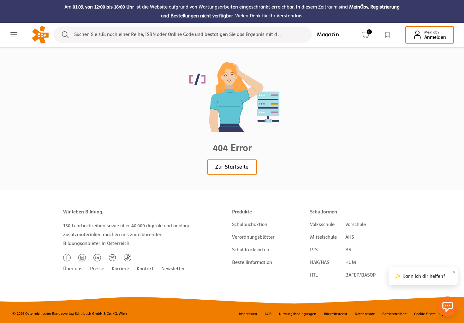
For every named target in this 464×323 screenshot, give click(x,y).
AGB (268, 314)
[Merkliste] (387, 35)
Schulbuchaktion (249, 224)
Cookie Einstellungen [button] (431, 314)
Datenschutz (365, 314)
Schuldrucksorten (250, 250)
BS (348, 250)
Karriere (120, 269)
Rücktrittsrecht (335, 314)
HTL (314, 275)
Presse (97, 269)
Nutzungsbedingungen (297, 314)
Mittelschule (323, 237)
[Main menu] (14, 35)
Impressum (248, 314)
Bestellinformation (252, 262)
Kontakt (145, 269)
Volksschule (322, 224)
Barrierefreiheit (394, 314)
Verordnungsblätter (253, 237)
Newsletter (173, 269)
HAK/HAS (319, 262)
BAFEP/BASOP (360, 275)
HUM (350, 262)
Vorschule (355, 224)
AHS (349, 237)
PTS (314, 250)
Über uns (72, 269)
